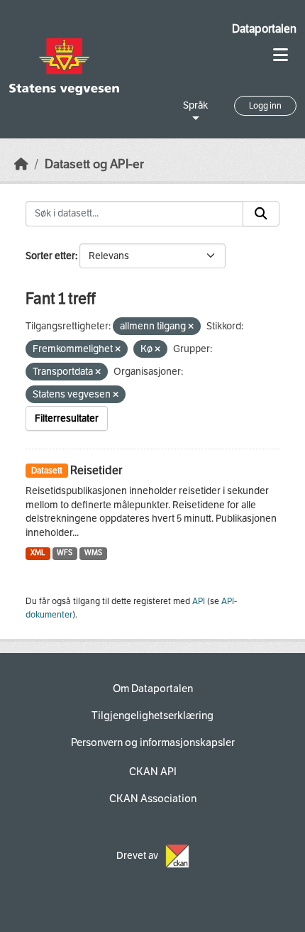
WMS (93, 552)
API (198, 601)
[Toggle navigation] (280, 55)
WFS (64, 552)
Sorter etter (50, 256)
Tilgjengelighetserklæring (153, 715)
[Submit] (261, 213)
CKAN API (153, 771)
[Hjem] (21, 164)
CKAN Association (152, 798)
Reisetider (96, 470)
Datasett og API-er (94, 164)
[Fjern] (191, 326)
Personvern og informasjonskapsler (153, 742)
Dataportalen (264, 28)
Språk (195, 105)
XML (37, 552)
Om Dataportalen (153, 688)
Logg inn (265, 106)
